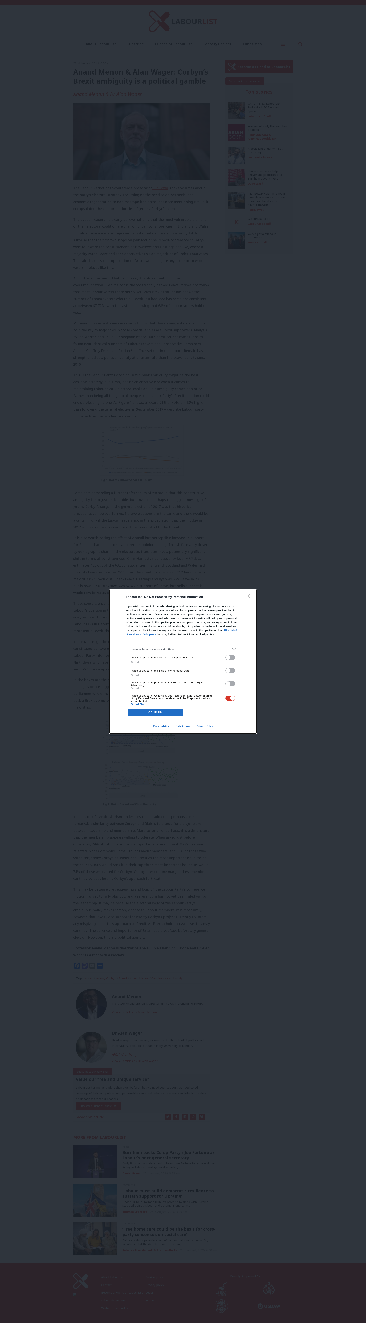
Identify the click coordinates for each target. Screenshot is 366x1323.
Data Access (183, 726)
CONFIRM (155, 712)
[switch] (230, 657)
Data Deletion (161, 726)
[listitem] (183, 649)
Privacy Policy (204, 726)
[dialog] (183, 661)
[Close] (249, 597)
